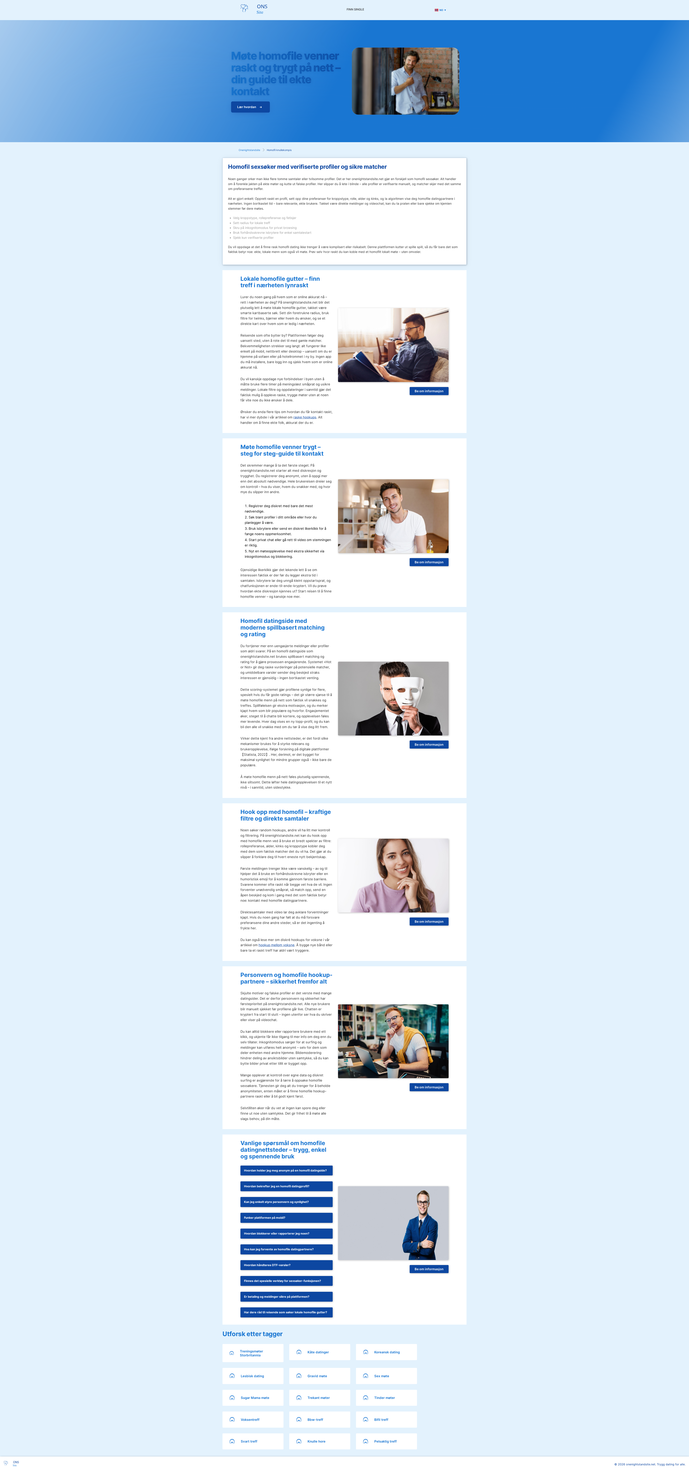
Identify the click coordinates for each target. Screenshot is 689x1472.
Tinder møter (384, 1398)
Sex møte (381, 1376)
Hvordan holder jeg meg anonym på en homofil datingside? (285, 1170)
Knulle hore (316, 1441)
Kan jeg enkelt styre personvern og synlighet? (276, 1202)
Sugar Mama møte (255, 1398)
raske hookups (304, 417)
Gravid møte (317, 1376)
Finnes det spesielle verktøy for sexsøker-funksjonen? (282, 1281)
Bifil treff (381, 1420)
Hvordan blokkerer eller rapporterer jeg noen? (276, 1233)
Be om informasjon (429, 391)
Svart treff (249, 1441)
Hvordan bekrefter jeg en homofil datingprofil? (276, 1186)
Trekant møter (319, 1398)
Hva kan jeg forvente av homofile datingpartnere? (279, 1249)
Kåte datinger (318, 1352)
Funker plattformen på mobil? (264, 1217)
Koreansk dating (387, 1352)
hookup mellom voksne (276, 945)
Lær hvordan (246, 107)
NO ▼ (442, 10)
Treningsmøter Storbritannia (251, 1353)
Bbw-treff (315, 1420)
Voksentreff (250, 1420)
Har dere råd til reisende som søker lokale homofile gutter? (285, 1312)
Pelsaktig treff (385, 1441)
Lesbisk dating (252, 1376)
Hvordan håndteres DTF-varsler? (267, 1265)
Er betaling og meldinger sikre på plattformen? (276, 1296)
